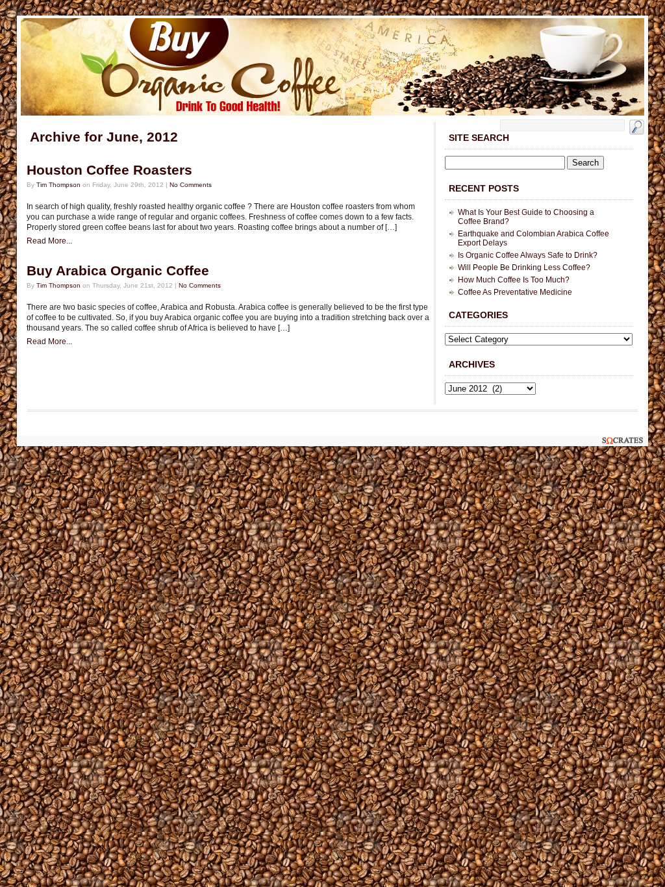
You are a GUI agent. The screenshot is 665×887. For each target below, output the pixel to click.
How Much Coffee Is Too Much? (514, 279)
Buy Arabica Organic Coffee (118, 271)
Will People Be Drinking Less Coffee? (524, 267)
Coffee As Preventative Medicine (515, 292)
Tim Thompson (58, 184)
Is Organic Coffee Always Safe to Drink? (527, 255)
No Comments (190, 184)
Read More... (49, 240)
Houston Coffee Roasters (109, 170)
